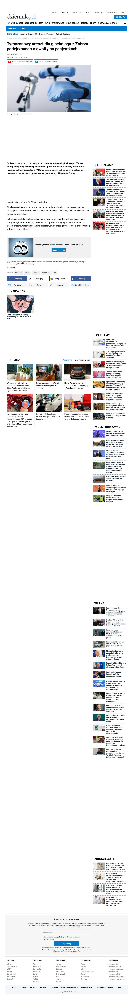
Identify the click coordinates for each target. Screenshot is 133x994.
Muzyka (58, 979)
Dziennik (9, 38)
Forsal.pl (9, 971)
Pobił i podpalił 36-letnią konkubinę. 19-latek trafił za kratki (19, 317)
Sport (35, 974)
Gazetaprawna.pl (12, 966)
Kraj (24, 28)
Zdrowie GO (32, 34)
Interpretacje (11, 976)
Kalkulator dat (113, 964)
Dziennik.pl (37, 960)
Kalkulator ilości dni (115, 966)
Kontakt (15, 987)
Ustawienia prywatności (105, 987)
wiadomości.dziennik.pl (22, 38)
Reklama (33, 987)
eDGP (9, 969)
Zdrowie (35, 976)
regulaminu (68, 937)
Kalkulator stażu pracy (116, 969)
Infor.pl (9, 964)
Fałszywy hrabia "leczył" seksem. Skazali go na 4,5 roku (59, 245)
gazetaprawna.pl (112, 12)
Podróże (36, 979)
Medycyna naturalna (87, 971)
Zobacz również (59, 250)
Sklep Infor (10, 979)
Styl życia (84, 979)
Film (57, 976)
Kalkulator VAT (114, 971)
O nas (24, 987)
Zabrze (36, 273)
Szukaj (122, 17)
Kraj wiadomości (82, 360)
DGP (87, 12)
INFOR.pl (54, 12)
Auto (34, 964)
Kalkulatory (113, 960)
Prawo (83, 964)
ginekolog (46, 273)
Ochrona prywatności (69, 987)
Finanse (83, 966)
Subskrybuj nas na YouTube (22, 62)
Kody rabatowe (61, 966)
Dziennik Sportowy (63, 34)
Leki (82, 969)
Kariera (43, 987)
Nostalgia (23, 34)
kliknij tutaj (78, 951)
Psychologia (85, 976)
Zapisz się (66, 943)
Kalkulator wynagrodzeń (117, 979)
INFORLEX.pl (77, 12)
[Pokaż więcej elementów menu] (125, 23)
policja (18, 273)
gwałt (27, 273)
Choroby (83, 974)
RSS (119, 987)
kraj (33, 38)
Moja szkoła (60, 971)
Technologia (37, 966)
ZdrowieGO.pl (98, 12)
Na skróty (11, 960)
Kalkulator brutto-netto (116, 976)
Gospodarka (37, 969)
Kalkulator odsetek (115, 974)
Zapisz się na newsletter (48, 62)
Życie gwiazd (60, 974)
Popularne (67, 360)
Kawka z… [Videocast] (46, 34)
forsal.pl (65, 12)
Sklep (123, 12)
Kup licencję (30, 264)
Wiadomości (13, 28)
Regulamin (53, 987)
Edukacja (59, 969)
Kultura (58, 981)
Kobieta (58, 964)
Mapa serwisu (86, 987)
